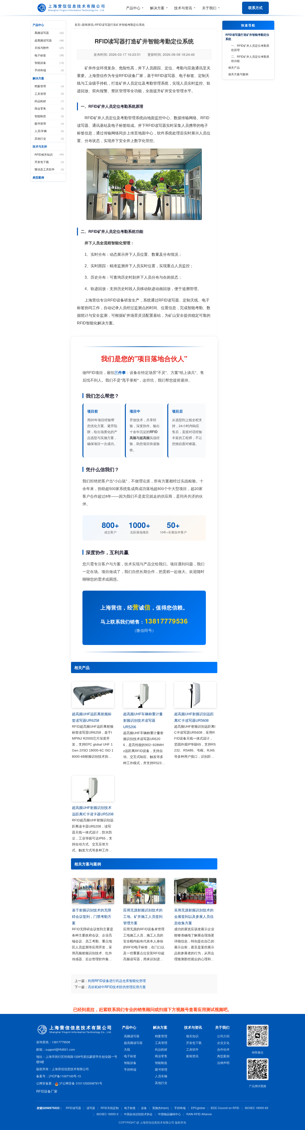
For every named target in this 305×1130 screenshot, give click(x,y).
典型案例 (38, 177)
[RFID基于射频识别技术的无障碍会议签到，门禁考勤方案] (93, 891)
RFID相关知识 (49, 154)
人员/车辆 (49, 131)
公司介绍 (223, 1036)
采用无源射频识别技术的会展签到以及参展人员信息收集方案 (194, 916)
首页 (77, 24)
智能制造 (49, 116)
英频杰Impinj (160, 1108)
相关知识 (192, 1036)
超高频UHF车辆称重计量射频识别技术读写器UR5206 (143, 720)
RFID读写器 (73, 1108)
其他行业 (49, 138)
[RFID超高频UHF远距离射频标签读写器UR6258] (93, 695)
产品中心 (38, 25)
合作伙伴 (223, 1049)
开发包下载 (49, 162)
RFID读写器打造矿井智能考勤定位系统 (247, 36)
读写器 (90, 1108)
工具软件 (192, 1049)
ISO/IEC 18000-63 (256, 1108)
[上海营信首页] (72, 8)
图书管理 (49, 123)
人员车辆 (161, 1076)
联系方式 (255, 7)
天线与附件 (49, 48)
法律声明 (223, 1062)
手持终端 (49, 70)
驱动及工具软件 (49, 169)
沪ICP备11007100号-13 (65, 1076)
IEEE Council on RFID (225, 1108)
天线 (127, 1049)
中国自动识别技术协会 (138, 1114)
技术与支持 (40, 146)
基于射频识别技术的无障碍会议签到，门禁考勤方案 (91, 916)
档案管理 (49, 86)
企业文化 (223, 1042)
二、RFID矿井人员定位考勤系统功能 (250, 58)
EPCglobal (198, 1108)
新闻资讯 (87, 24)
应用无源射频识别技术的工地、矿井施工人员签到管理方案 (143, 916)
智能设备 (49, 63)
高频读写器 (49, 33)
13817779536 (166, 621)
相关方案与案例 (238, 74)
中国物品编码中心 (169, 1114)
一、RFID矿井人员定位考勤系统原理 (250, 47)
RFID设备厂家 (46, 1091)
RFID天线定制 (110, 1108)
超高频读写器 (49, 40)
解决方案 (38, 78)
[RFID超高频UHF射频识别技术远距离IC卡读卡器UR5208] (93, 789)
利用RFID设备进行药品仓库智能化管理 (117, 980)
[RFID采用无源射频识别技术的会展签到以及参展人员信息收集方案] (195, 891)
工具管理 (49, 94)
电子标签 (49, 55)
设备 (144, 1108)
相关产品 (234, 67)
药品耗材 (49, 101)
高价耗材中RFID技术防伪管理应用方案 (117, 986)
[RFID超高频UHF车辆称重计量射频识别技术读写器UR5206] (144, 695)
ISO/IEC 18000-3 (107, 1114)
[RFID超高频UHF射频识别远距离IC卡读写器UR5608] (195, 695)
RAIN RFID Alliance (199, 1114)
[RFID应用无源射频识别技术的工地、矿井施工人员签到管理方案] (144, 891)
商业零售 (49, 108)
